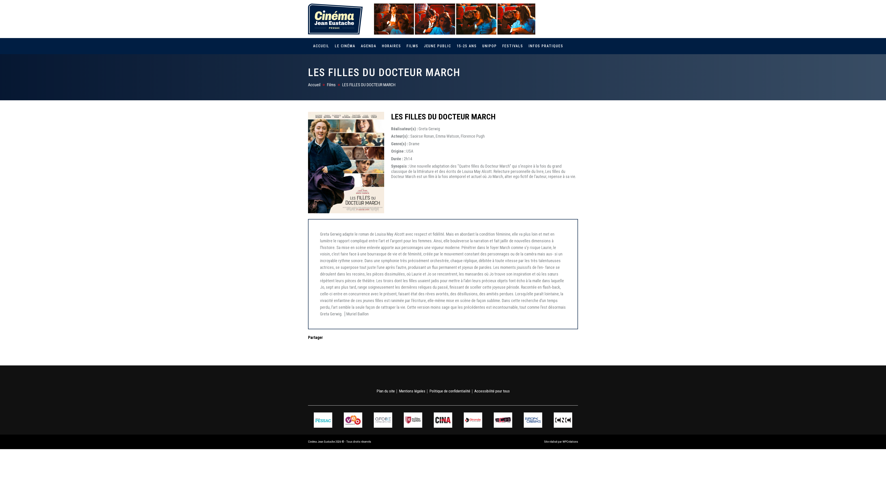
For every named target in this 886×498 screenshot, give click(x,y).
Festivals (512, 46)
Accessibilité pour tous (492, 391)
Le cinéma (345, 46)
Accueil (321, 46)
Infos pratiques (546, 46)
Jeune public (437, 46)
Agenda (368, 46)
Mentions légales (412, 391)
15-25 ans (467, 46)
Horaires (391, 46)
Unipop (489, 46)
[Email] (341, 346)
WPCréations (570, 441)
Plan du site (386, 391)
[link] (549, 19)
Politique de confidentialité (449, 391)
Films (412, 46)
